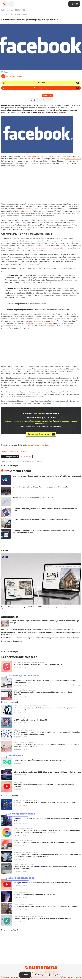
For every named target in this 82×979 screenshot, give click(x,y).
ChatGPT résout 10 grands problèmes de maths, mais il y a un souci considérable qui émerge (44, 622)
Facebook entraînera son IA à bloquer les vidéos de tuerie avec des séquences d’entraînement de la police (43, 531)
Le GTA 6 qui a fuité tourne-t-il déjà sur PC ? (31, 720)
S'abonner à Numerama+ (39, 434)
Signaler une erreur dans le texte (14, 451)
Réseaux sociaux (24, 15)
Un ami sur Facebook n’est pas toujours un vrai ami (33, 498)
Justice (17, 461)
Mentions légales (18, 977)
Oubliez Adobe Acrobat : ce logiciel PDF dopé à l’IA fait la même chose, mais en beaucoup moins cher (39, 608)
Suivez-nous (47, 95)
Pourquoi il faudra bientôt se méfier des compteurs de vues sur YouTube (42, 883)
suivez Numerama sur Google (39, 445)
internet (21, 166)
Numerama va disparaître (11, 641)
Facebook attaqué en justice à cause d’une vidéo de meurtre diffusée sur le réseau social (45, 510)
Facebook (7, 461)
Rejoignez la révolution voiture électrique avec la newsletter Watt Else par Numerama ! (47, 476)
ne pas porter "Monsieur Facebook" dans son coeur (40, 156)
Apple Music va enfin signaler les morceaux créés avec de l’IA (38, 664)
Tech (5, 15)
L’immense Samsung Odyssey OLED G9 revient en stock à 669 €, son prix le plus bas (47, 772)
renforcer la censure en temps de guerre (46, 248)
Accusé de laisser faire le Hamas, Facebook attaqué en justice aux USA (40, 487)
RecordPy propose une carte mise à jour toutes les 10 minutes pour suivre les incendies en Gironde (40, 638)
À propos (5, 977)
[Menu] (11, 4)
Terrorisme (28, 461)
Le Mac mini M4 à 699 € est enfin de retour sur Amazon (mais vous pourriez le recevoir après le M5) (45, 868)
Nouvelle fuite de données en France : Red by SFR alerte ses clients (40, 760)
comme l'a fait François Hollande (40, 323)
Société (39, 461)
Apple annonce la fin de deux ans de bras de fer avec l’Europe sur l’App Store (44, 802)
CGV (79, 977)
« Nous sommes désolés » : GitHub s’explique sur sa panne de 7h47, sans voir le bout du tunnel (45, 709)
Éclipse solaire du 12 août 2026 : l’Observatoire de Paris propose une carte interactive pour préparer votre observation (40, 633)
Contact (71, 977)
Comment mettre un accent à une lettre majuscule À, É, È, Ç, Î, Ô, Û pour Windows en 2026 (37, 629)
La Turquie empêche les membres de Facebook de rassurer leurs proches (41, 519)
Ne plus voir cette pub (9, 466)
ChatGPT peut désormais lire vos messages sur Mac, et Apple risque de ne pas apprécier (44, 693)
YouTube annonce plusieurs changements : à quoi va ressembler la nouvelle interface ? (44, 785)
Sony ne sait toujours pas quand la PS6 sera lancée (34, 894)
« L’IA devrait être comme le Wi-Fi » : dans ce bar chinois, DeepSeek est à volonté (46, 906)
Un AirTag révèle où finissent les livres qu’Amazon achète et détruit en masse (44, 842)
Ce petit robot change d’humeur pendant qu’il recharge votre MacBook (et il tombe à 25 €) (47, 819)
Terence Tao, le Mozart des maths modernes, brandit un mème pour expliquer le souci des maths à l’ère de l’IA (46, 745)
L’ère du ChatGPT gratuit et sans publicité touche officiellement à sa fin (42, 919)
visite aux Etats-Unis (73, 158)
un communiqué (28, 209)
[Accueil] (5, 4)
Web (12, 15)
